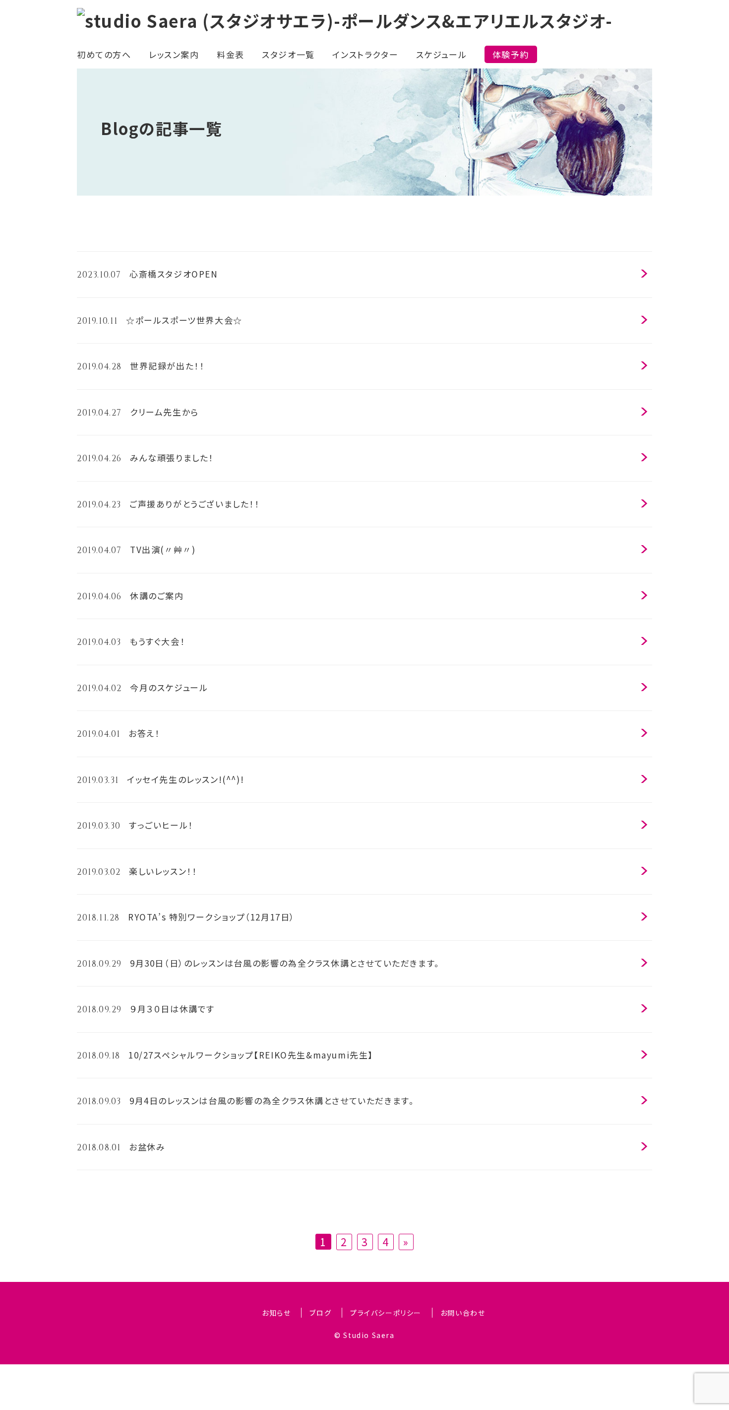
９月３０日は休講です (146, 1008)
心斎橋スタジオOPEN (147, 274)
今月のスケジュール (142, 687)
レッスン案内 (174, 54)
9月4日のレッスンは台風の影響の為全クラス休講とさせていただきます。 (245, 1100)
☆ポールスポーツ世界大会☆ (160, 320)
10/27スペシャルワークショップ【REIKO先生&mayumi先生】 (225, 1055)
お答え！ (118, 733)
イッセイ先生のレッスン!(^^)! (160, 779)
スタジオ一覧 (288, 54)
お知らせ (276, 1313)
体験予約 (510, 54)
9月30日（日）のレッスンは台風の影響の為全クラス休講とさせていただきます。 (258, 963)
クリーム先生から (138, 412)
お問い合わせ (463, 1313)
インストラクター (365, 54)
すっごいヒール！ (135, 825)
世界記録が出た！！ (140, 365)
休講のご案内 (130, 595)
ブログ (320, 1313)
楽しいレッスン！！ (137, 871)
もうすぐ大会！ (131, 641)
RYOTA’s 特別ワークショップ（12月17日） (186, 917)
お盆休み (121, 1146)
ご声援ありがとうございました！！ (168, 503)
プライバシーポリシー (386, 1313)
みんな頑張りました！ (145, 457)
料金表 (230, 54)
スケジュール (441, 54)
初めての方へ (104, 54)
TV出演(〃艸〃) (136, 549)
